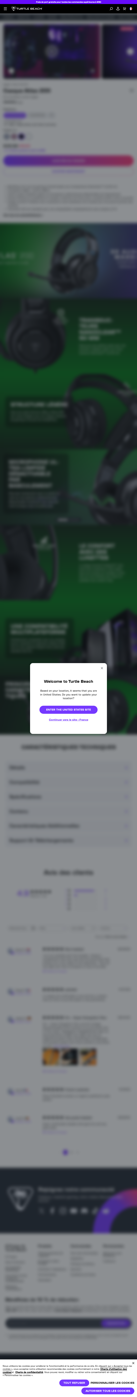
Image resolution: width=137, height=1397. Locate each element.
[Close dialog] (102, 668)
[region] (68, 1378)
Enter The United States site (68, 709)
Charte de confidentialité (29, 1372)
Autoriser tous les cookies (108, 1390)
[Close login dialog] (99, 782)
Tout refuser (74, 1382)
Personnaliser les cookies (112, 1382)
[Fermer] (133, 1363)
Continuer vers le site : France (68, 719)
